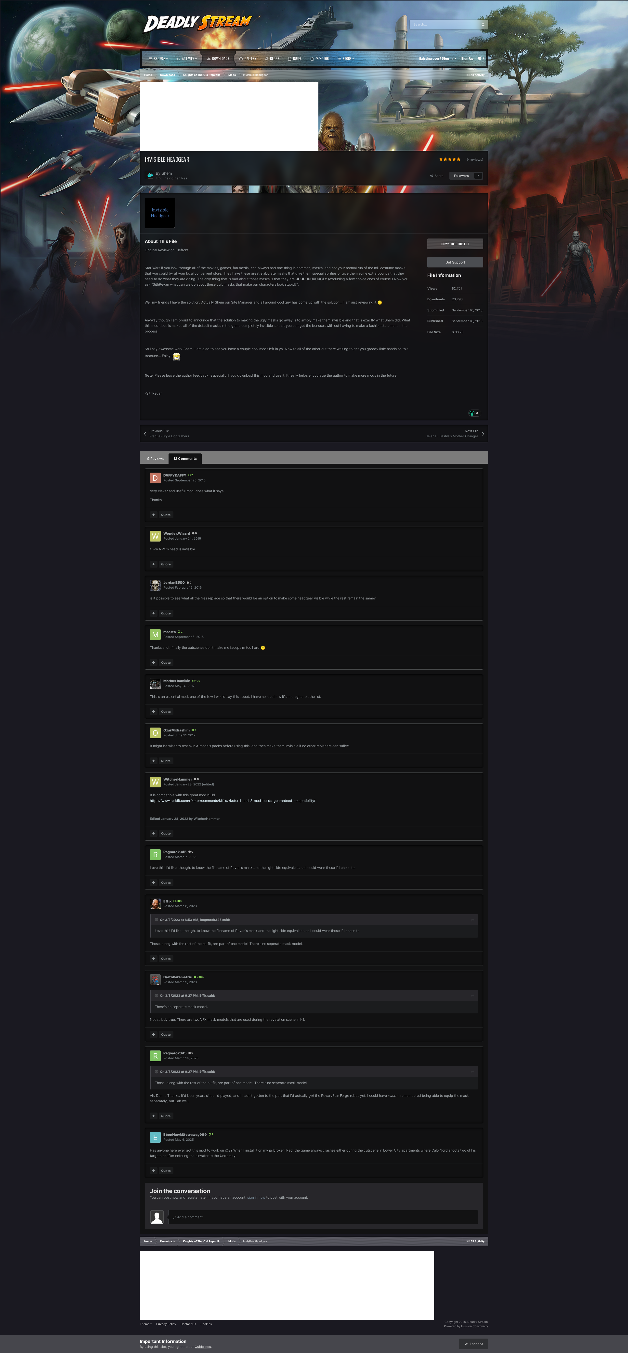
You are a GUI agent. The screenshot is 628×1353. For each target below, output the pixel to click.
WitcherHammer (177, 779)
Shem (167, 173)
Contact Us (188, 1324)
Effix (167, 901)
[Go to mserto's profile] (155, 634)
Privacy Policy (166, 1324)
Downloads (220, 58)
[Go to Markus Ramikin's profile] (155, 683)
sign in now (256, 1197)
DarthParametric (177, 977)
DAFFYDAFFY (174, 475)
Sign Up (467, 58)
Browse (159, 58)
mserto (169, 632)
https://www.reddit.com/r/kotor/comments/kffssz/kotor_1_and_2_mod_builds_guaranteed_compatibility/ (232, 800)
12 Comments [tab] (185, 458)
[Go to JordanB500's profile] (155, 585)
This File (466, 24)
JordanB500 (174, 582)
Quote (166, 515)
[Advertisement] (229, 116)
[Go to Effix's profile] (155, 904)
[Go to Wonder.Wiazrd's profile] (155, 536)
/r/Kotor (322, 58)
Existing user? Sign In (436, 58)
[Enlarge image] (379, 302)
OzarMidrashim (176, 730)
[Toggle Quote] (157, 919)
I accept (475, 1344)
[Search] (483, 24)
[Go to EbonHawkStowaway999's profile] (155, 1137)
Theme (145, 1324)
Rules (296, 58)
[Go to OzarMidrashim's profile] (155, 733)
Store (346, 58)
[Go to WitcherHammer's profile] (155, 782)
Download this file (455, 243)
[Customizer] (481, 58)
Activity (187, 58)
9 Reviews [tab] (155, 458)
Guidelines (203, 1347)
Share (438, 176)
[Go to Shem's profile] (149, 175)
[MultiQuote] (153, 514)
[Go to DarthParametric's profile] (155, 979)
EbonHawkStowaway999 (185, 1134)
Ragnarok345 (174, 852)
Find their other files (171, 178)
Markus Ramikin (176, 681)
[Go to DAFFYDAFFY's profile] (155, 478)
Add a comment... (191, 1217)
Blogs (274, 58)
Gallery (250, 58)
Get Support (455, 262)
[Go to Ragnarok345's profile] (155, 854)
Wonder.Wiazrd (176, 533)
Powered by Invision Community (466, 1326)
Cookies (206, 1324)
